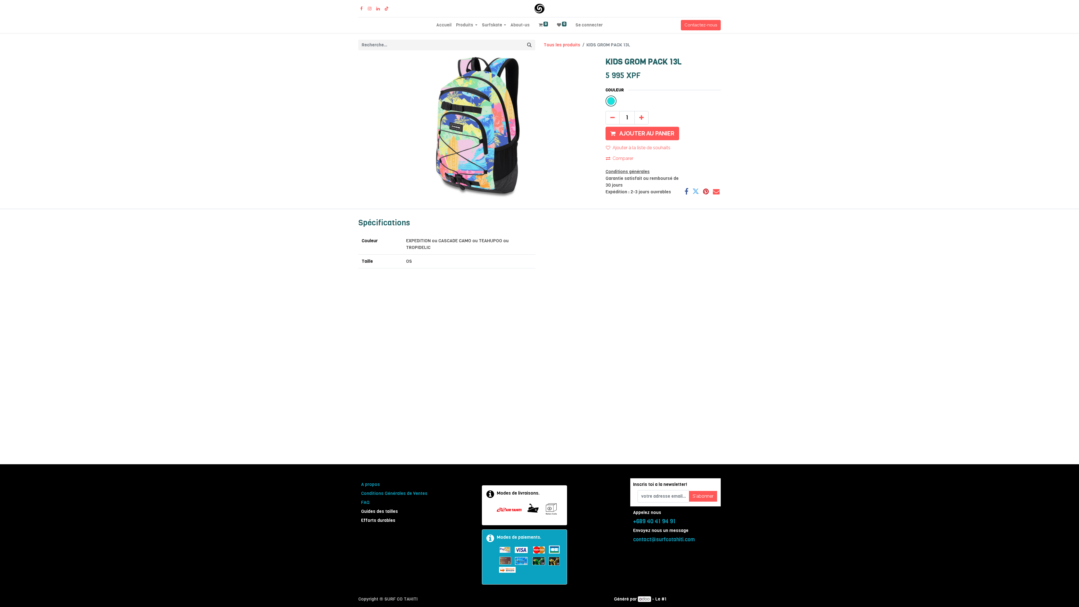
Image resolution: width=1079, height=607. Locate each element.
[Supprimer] (613, 117)
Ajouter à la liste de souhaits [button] (641, 147)
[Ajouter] (641, 117)
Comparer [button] (623, 158)
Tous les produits (562, 45)
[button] (642, 133)
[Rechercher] (529, 45)
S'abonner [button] (703, 496)
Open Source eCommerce (694, 599)
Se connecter (589, 25)
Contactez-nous (700, 25)
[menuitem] (444, 25)
